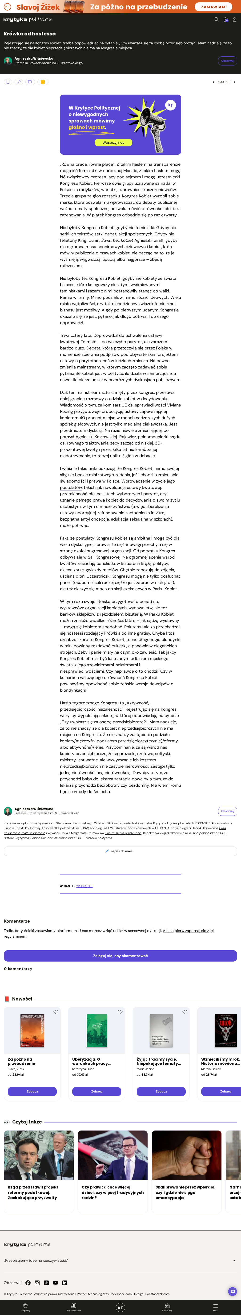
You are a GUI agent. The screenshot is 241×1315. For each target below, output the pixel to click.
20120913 (84, 886)
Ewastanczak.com (157, 1294)
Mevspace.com (121, 1294)
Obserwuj (167, 1310)
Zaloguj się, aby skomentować (120, 955)
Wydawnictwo (74, 1310)
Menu (215, 1310)
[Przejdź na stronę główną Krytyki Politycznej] (27, 1244)
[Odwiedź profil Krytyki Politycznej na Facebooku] (28, 1283)
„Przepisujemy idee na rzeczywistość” (36, 1260)
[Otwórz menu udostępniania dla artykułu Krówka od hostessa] (19, 82)
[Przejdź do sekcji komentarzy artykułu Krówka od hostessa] (30, 82)
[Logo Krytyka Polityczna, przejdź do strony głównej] (28, 19)
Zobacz (32, 1091)
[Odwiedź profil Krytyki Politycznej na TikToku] (46, 1283)
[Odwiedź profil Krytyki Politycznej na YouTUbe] (55, 1283)
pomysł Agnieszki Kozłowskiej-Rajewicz (98, 437)
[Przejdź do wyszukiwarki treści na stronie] (216, 19)
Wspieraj (25, 1310)
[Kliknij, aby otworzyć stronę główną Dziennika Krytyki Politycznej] (120, 1307)
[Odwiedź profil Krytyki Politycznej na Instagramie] (37, 1283)
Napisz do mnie (122, 851)
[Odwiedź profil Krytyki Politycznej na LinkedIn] (65, 1283)
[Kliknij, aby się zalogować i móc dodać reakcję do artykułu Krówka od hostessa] (42, 82)
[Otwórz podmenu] (234, 1260)
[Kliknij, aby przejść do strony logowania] (234, 19)
